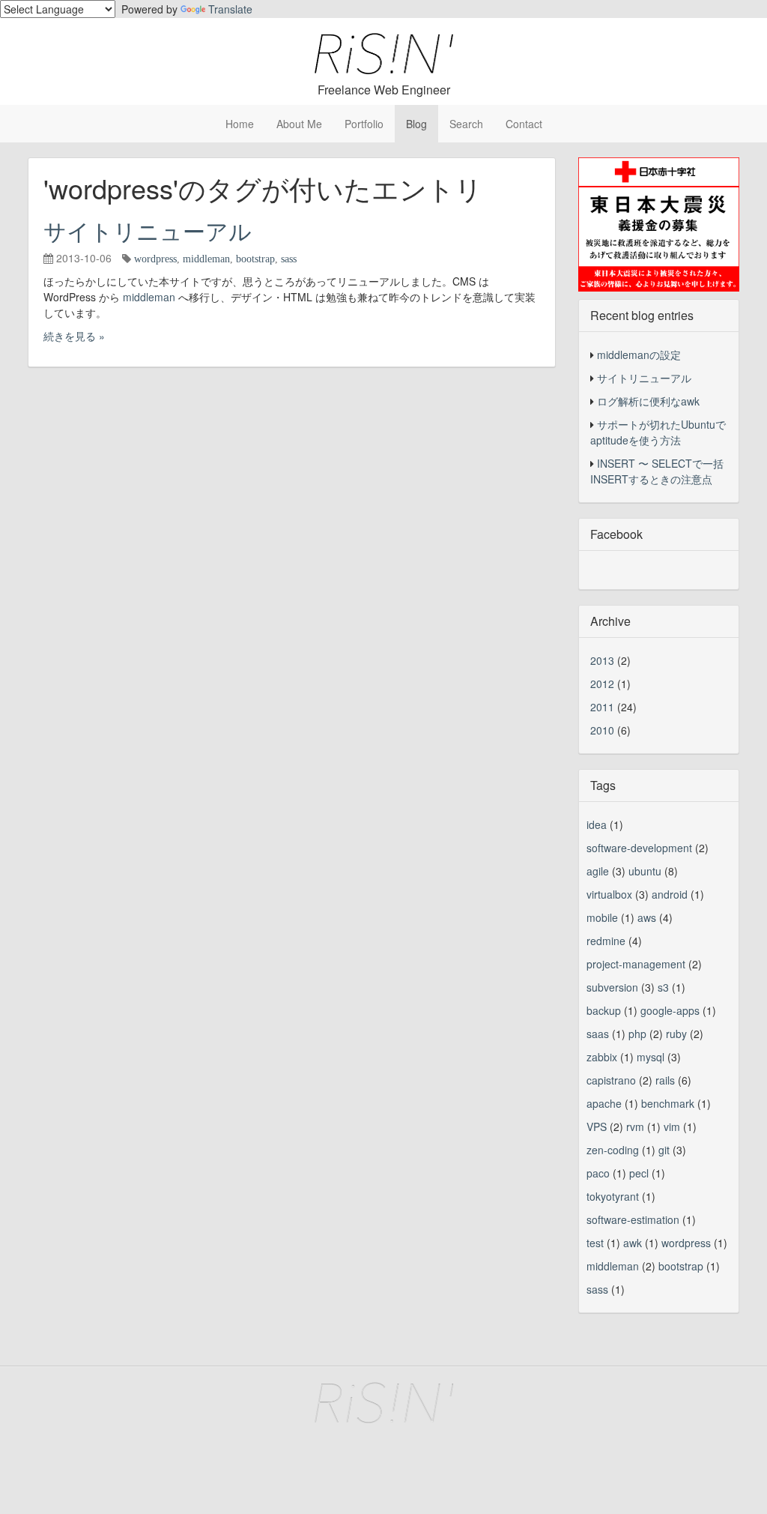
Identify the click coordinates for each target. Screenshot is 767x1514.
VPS (596, 1126)
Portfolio (364, 123)
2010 (602, 730)
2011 (602, 706)
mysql (650, 1056)
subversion (612, 987)
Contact (524, 123)
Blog (416, 123)
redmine (605, 940)
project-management (635, 963)
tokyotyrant (612, 1196)
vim (672, 1126)
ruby (676, 1033)
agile (597, 870)
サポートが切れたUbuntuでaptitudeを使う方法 (658, 432)
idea (596, 824)
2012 (602, 683)
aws (646, 917)
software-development (639, 847)
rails (665, 1080)
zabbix (601, 1056)
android (670, 894)
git (664, 1149)
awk (632, 1242)
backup (603, 1010)
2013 (602, 660)
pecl (639, 1172)
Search (466, 123)
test (595, 1242)
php (637, 1033)
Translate (230, 8)
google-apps (670, 1010)
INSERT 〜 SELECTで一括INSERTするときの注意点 (657, 471)
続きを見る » (74, 335)
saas (597, 1033)
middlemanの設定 (639, 354)
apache (604, 1103)
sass (289, 258)
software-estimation (632, 1219)
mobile (602, 917)
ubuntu (644, 870)
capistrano (611, 1080)
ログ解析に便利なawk (648, 400)
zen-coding (612, 1149)
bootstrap (255, 258)
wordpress (155, 258)
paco (598, 1172)
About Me (299, 123)
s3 (663, 987)
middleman (206, 258)
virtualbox (609, 894)
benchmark (667, 1103)
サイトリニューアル (147, 230)
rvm (635, 1126)
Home (239, 123)
